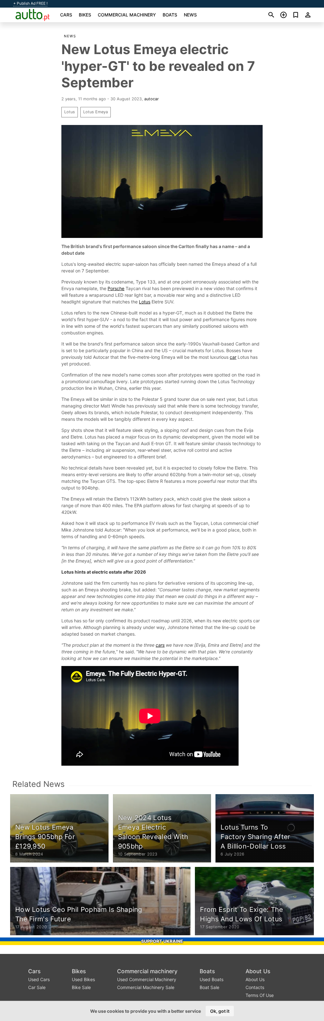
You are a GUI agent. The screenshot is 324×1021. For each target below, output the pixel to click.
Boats (170, 14)
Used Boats (211, 979)
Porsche (116, 288)
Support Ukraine (162, 941)
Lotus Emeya (95, 111)
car (233, 357)
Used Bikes (83, 979)
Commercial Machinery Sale (145, 987)
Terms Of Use (260, 995)
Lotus (69, 111)
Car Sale (37, 987)
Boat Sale (209, 987)
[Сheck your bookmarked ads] (296, 15)
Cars (66, 14)
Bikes (85, 14)
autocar (151, 98)
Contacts (255, 987)
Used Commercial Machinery (146, 979)
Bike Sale (81, 987)
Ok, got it (219, 1011)
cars (160, 645)
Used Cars (39, 979)
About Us (258, 971)
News (190, 14)
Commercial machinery (127, 14)
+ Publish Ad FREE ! (30, 3)
